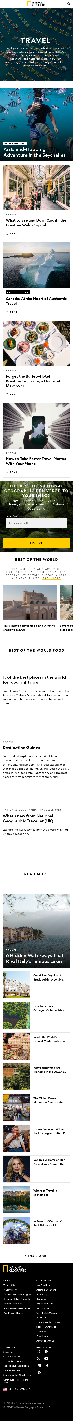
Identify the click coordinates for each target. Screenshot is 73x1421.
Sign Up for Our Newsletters (17, 1375)
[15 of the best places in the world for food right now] (36, 687)
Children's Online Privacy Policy (18, 1299)
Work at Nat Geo (11, 1370)
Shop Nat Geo (43, 1308)
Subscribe (8, 1351)
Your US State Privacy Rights (17, 1294)
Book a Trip (41, 1294)
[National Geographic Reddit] (39, 1372)
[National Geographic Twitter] (38, 1358)
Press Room (42, 1336)
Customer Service (12, 1356)
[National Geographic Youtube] (46, 1358)
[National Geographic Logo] (15, 1271)
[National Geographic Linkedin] (39, 1365)
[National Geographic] (36, 3)
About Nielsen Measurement (17, 1308)
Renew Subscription (13, 1361)
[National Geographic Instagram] (38, 1351)
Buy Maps (41, 1299)
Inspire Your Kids (44, 1303)
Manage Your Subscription (16, 1365)
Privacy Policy (10, 1289)
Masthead (41, 1331)
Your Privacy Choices (13, 1313)
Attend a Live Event (46, 1289)
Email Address (14, 515)
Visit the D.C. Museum (46, 1313)
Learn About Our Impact (48, 1322)
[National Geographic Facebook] (46, 1351)
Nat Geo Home (43, 1285)
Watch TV (41, 1317)
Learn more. (51, 578)
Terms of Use (9, 1285)
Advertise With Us (45, 1340)
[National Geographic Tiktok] (47, 1365)
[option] (30, 608)
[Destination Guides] (36, 758)
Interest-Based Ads (12, 1303)
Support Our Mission (46, 1326)
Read (14, 233)
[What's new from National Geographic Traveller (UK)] (36, 821)
